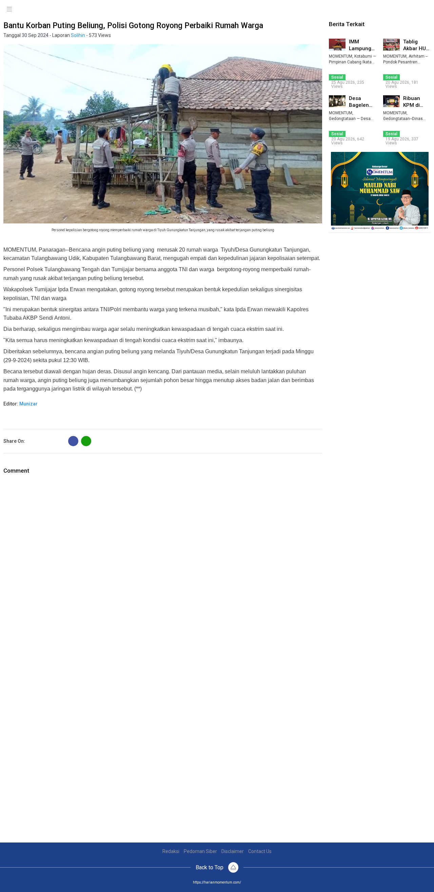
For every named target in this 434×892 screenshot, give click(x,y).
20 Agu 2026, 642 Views (347, 141)
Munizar (28, 404)
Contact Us (260, 851)
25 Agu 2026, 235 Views (347, 84)
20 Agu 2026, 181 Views (402, 84)
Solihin (78, 35)
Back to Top (210, 867)
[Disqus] (162, 560)
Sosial (337, 77)
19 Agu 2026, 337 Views (402, 141)
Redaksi (170, 851)
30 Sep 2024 (35, 35)
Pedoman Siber (200, 851)
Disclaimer (232, 851)
